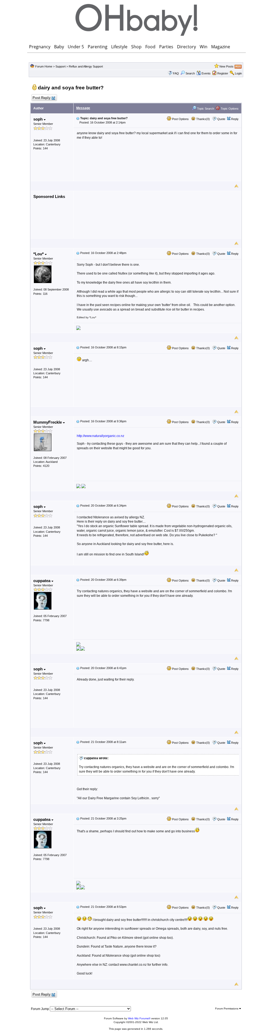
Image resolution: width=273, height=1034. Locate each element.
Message (83, 108)
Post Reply (41, 98)
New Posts (226, 66)
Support (60, 66)
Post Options (180, 119)
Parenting (97, 47)
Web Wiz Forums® (139, 1018)
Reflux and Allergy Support (86, 66)
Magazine (220, 47)
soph (38, 119)
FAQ (176, 73)
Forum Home (43, 66)
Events (206, 73)
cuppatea (42, 580)
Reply (235, 119)
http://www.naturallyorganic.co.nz (100, 436)
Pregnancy (39, 47)
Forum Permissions (227, 1008)
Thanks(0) (202, 119)
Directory (186, 47)
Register (222, 73)
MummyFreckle (48, 422)
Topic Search (205, 108)
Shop (136, 47)
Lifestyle (119, 47)
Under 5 (76, 47)
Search (190, 73)
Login (238, 73)
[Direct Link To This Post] (77, 118)
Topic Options (229, 108)
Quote (221, 119)
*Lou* (39, 254)
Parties (166, 47)
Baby (59, 47)
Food (150, 47)
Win (203, 47)
